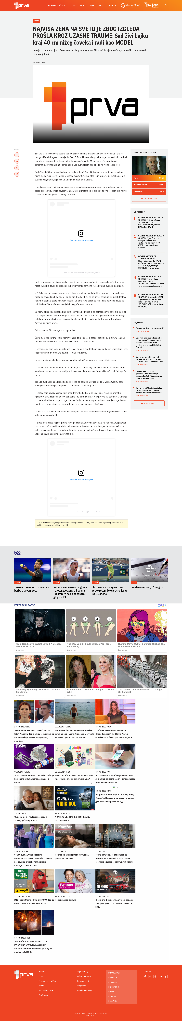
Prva (41, 976)
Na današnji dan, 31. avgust (147, 587)
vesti (111, 5)
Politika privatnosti (84, 990)
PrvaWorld (113, 987)
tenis (18, 582)
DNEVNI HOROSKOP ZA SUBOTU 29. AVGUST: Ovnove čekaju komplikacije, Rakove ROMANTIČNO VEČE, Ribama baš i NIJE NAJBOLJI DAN (151, 222)
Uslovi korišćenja (84, 976)
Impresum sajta (83, 972)
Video (101, 5)
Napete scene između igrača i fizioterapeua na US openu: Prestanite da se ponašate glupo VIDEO (70, 592)
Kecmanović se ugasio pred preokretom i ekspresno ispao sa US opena (110, 590)
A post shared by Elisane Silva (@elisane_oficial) (81, 273)
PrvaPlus (112, 978)
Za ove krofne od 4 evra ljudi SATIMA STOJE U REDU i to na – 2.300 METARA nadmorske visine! (149, 359)
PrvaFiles (112, 1001)
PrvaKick (112, 992)
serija (91, 5)
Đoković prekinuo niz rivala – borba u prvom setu (31, 589)
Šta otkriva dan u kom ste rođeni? (150, 328)
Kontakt (42, 972)
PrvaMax (112, 982)
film (82, 5)
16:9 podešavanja (46, 990)
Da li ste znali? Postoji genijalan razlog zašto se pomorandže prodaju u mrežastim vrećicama (149, 390)
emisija (72, 5)
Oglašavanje (43, 995)
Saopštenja (81, 986)
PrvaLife (112, 996)
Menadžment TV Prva (47, 981)
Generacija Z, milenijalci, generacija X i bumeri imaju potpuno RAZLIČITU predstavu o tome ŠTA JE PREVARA (149, 374)
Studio (41, 986)
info (134, 582)
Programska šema (56, 5)
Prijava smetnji (83, 981)
